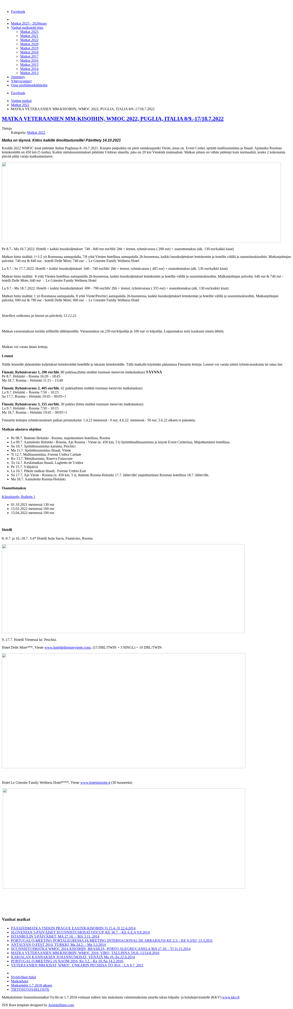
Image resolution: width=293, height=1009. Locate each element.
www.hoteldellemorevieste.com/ (67, 647)
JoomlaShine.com (61, 1005)
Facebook (18, 11)
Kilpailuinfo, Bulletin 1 (18, 497)
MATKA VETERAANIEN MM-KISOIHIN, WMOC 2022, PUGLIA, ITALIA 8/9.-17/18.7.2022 (113, 119)
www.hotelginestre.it (95, 782)
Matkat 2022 (20, 105)
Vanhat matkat (21, 101)
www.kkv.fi (230, 997)
